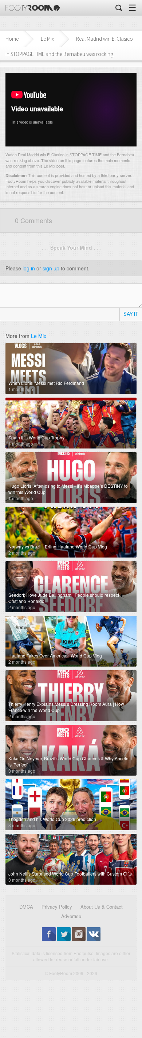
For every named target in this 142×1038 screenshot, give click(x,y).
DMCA (26, 906)
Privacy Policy (57, 906)
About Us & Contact (101, 906)
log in (29, 268)
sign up (51, 268)
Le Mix (47, 38)
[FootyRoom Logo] (32, 8)
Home (12, 38)
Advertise (71, 916)
